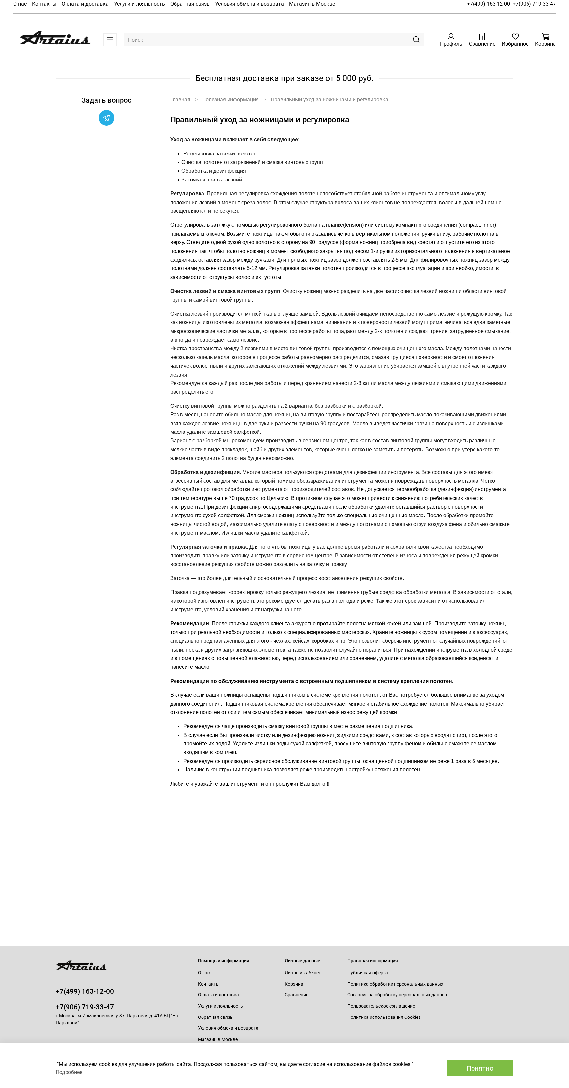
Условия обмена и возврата (249, 4)
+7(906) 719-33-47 (534, 4)
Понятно (480, 1068)
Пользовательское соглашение (381, 1006)
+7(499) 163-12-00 (488, 4)
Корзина (294, 984)
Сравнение (296, 995)
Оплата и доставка (85, 4)
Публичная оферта (367, 973)
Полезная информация (230, 100)
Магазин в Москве (312, 4)
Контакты (44, 4)
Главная (180, 100)
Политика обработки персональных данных (395, 984)
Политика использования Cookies (383, 1017)
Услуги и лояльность (139, 4)
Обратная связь (190, 4)
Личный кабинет (303, 973)
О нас (20, 4)
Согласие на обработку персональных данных (397, 995)
